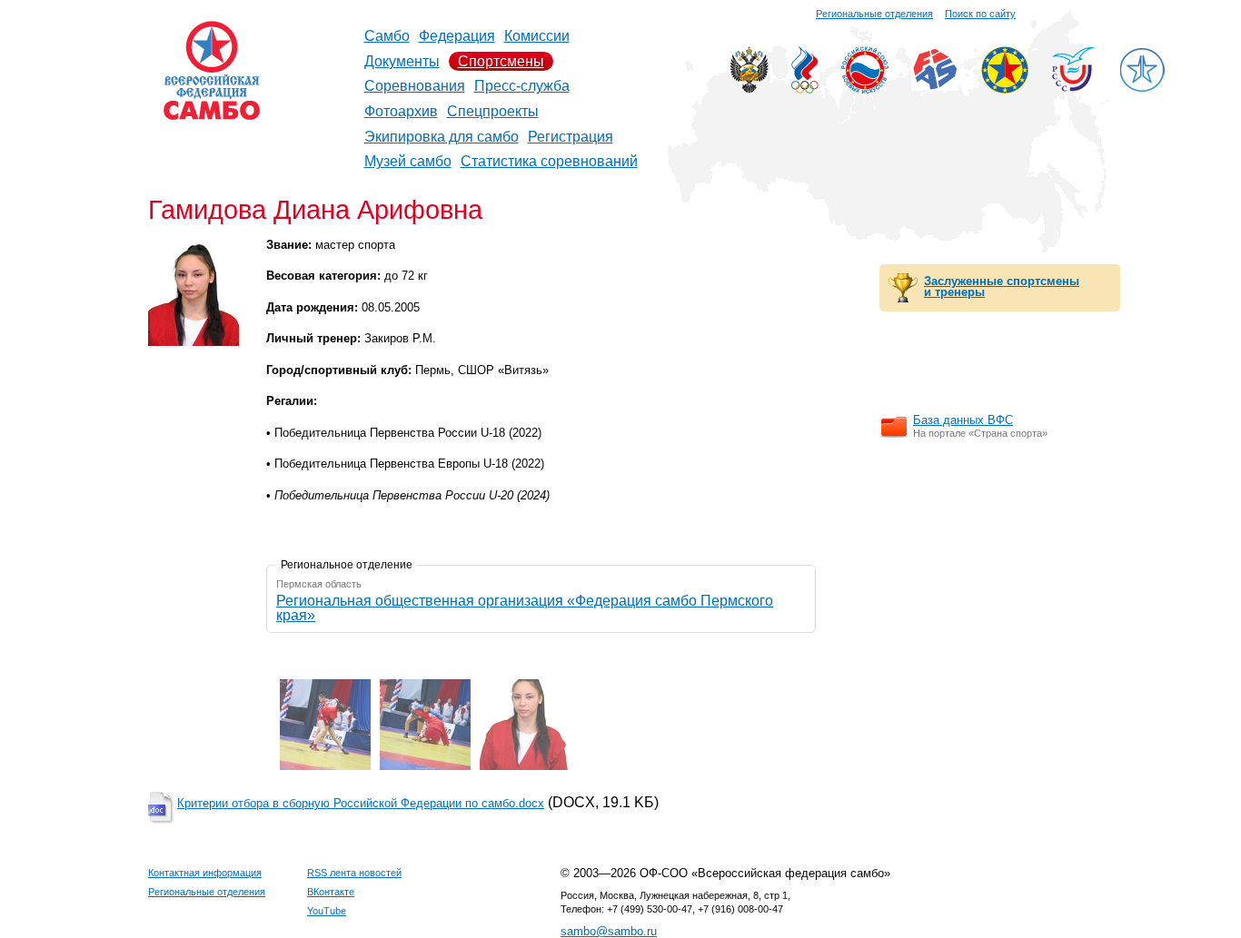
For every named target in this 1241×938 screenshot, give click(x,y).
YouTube (326, 910)
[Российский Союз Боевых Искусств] (865, 88)
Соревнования (414, 86)
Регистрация (570, 136)
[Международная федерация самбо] (934, 86)
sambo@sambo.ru (609, 931)
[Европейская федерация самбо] (1004, 88)
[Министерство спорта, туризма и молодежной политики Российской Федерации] (749, 88)
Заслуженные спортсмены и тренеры (1001, 287)
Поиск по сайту (980, 13)
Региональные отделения (874, 13)
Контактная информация (205, 872)
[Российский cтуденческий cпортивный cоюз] (1073, 86)
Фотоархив (401, 111)
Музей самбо (408, 161)
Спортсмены (501, 61)
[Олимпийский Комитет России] (805, 88)
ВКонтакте (330, 891)
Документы (402, 61)
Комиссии (537, 36)
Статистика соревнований (549, 161)
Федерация (457, 36)
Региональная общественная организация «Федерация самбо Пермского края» (524, 608)
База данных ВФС (963, 420)
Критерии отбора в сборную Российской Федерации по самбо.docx (360, 803)
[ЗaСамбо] (1142, 88)
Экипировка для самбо (441, 136)
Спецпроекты (493, 111)
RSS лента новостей (354, 872)
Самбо (387, 36)
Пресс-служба (522, 86)
